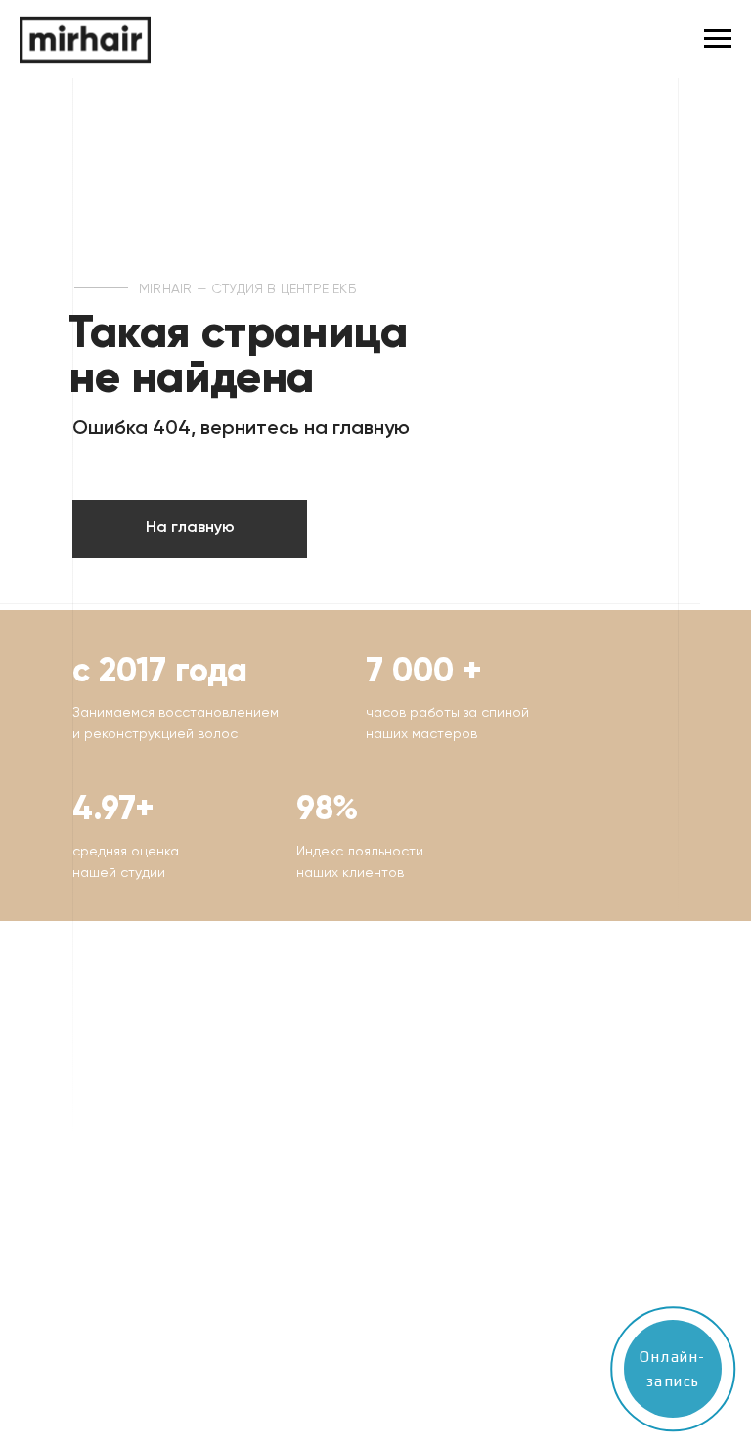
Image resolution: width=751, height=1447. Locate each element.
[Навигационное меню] (717, 39)
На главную (190, 528)
